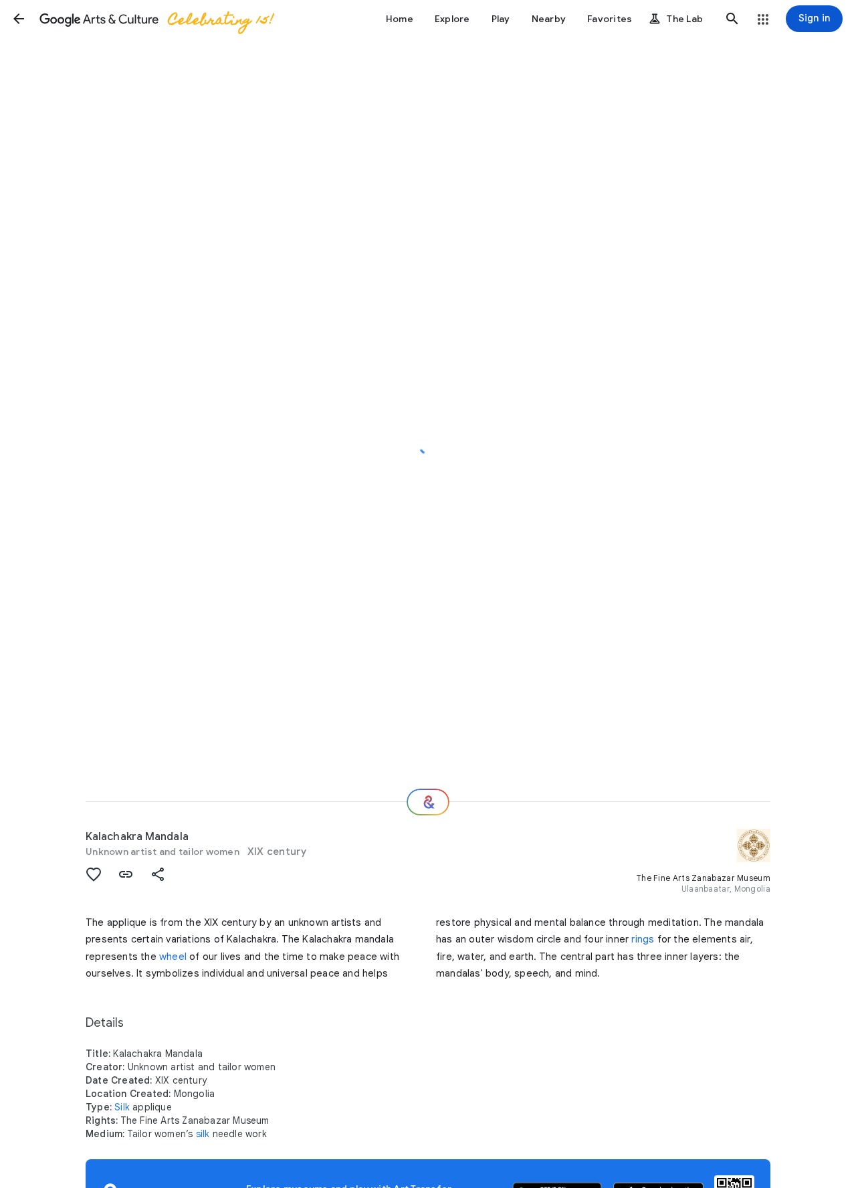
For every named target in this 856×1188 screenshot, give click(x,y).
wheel (173, 957)
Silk (122, 1107)
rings (642, 939)
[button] (19, 19)
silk (203, 1134)
